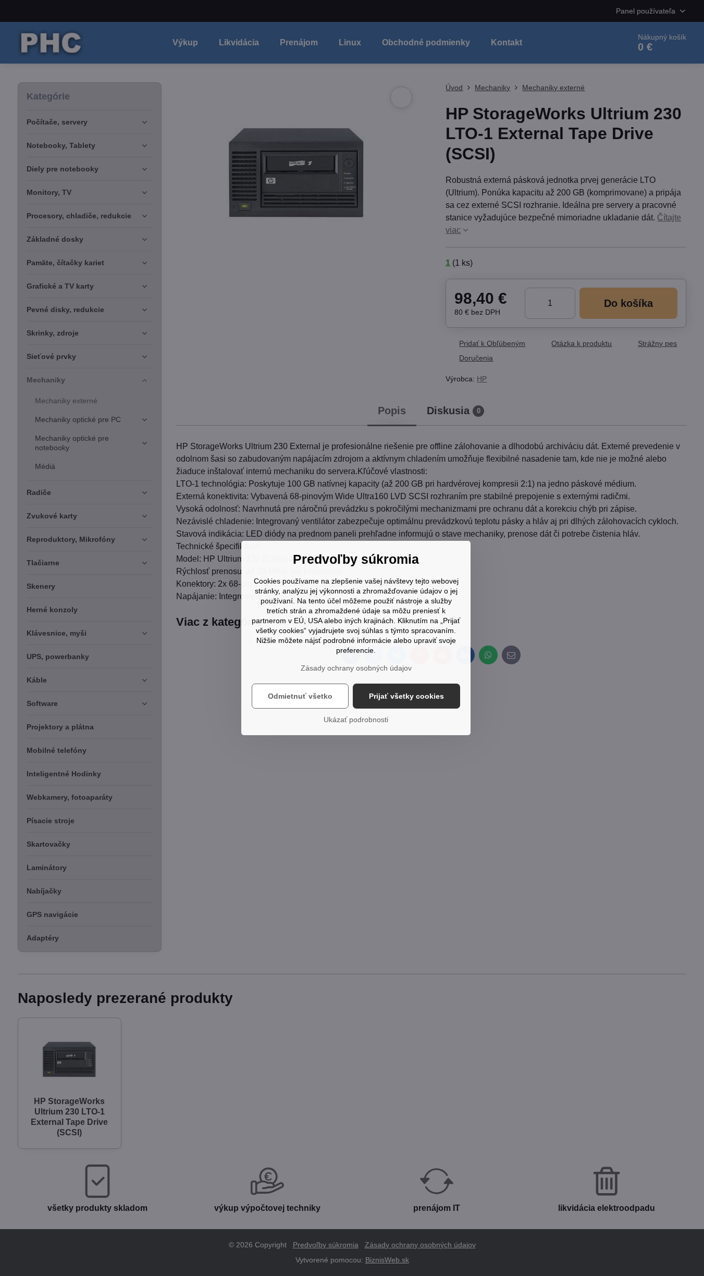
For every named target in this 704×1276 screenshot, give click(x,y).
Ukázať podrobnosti (356, 719)
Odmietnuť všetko (300, 696)
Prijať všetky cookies (406, 696)
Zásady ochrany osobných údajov (356, 668)
